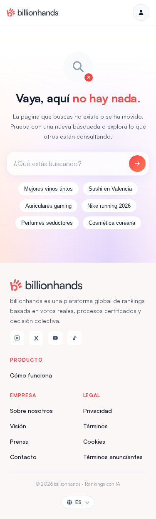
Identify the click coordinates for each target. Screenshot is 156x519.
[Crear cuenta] (141, 12)
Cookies (94, 441)
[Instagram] (17, 338)
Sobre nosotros (31, 410)
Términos (95, 426)
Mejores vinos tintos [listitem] (48, 189)
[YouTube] (55, 338)
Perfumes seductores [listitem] (47, 223)
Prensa (19, 441)
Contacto (23, 456)
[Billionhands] (32, 12)
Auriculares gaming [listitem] (48, 206)
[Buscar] (137, 163)
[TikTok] (74, 338)
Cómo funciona (31, 375)
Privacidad (97, 410)
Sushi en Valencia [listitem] (110, 189)
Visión (18, 426)
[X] (36, 338)
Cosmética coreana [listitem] (112, 223)
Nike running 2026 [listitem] (109, 206)
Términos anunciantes (113, 456)
